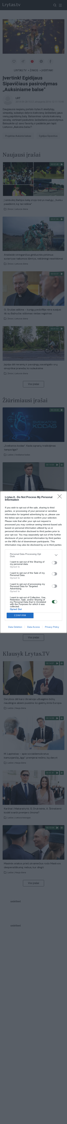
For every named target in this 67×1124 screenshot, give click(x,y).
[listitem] (33, 555)
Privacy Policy (52, 627)
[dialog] (33, 562)
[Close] (61, 497)
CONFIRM (20, 615)
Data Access (33, 627)
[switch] (54, 562)
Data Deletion (15, 627)
